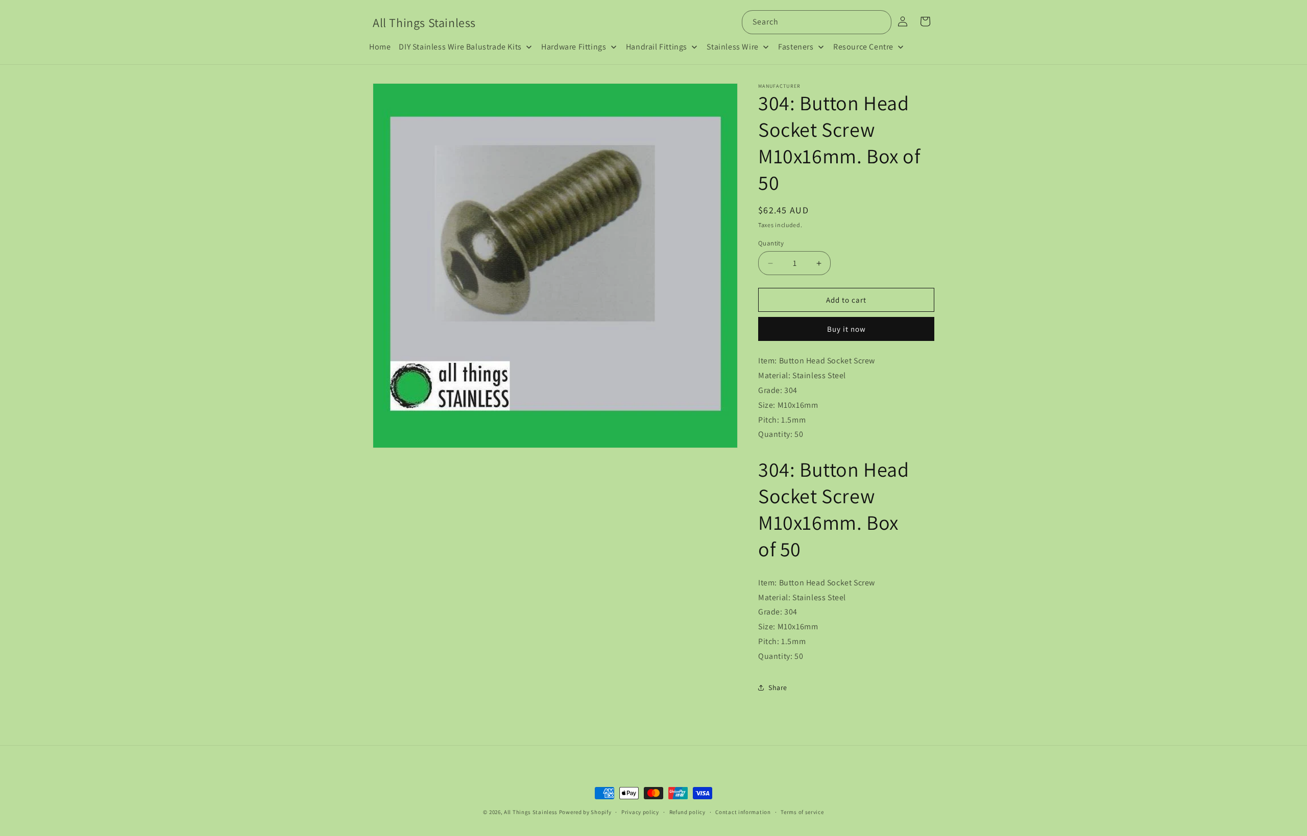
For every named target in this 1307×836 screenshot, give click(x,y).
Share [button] (777, 687)
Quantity (771, 243)
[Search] (879, 22)
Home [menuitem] (380, 46)
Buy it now (846, 329)
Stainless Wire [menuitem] (732, 46)
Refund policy (687, 812)
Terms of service (802, 812)
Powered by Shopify (585, 812)
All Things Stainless (531, 812)
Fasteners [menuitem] (795, 46)
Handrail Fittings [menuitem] (656, 46)
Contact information (742, 812)
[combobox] (816, 22)
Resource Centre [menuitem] (863, 46)
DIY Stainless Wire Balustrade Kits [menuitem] (460, 46)
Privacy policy (640, 812)
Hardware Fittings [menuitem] (573, 46)
